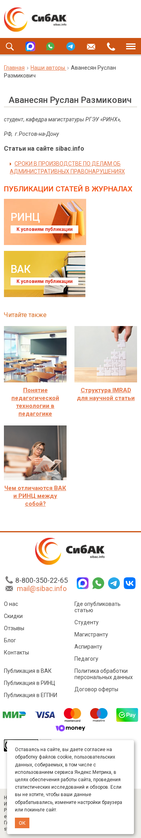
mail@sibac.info (42, 588)
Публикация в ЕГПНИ (30, 695)
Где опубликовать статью (97, 607)
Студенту (86, 622)
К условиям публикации (44, 229)
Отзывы (14, 628)
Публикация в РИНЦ (29, 683)
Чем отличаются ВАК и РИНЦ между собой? (35, 496)
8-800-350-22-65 (41, 580)
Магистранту (91, 634)
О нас (11, 604)
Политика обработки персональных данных (103, 674)
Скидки (13, 616)
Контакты (16, 652)
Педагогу (86, 659)
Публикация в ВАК (28, 671)
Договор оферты (96, 689)
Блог (10, 640)
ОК (22, 823)
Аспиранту (88, 646)
